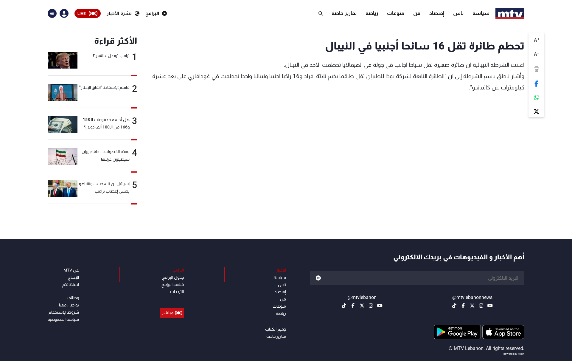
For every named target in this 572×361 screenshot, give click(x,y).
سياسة (480, 13)
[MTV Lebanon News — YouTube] (490, 305)
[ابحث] (320, 13)
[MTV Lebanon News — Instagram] (481, 305)
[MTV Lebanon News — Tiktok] (454, 305)
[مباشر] (172, 299)
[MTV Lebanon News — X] (472, 305)
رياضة (372, 13)
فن (416, 13)
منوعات (395, 13)
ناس (458, 13)
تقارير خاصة (344, 13)
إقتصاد (436, 13)
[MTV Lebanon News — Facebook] (463, 305)
